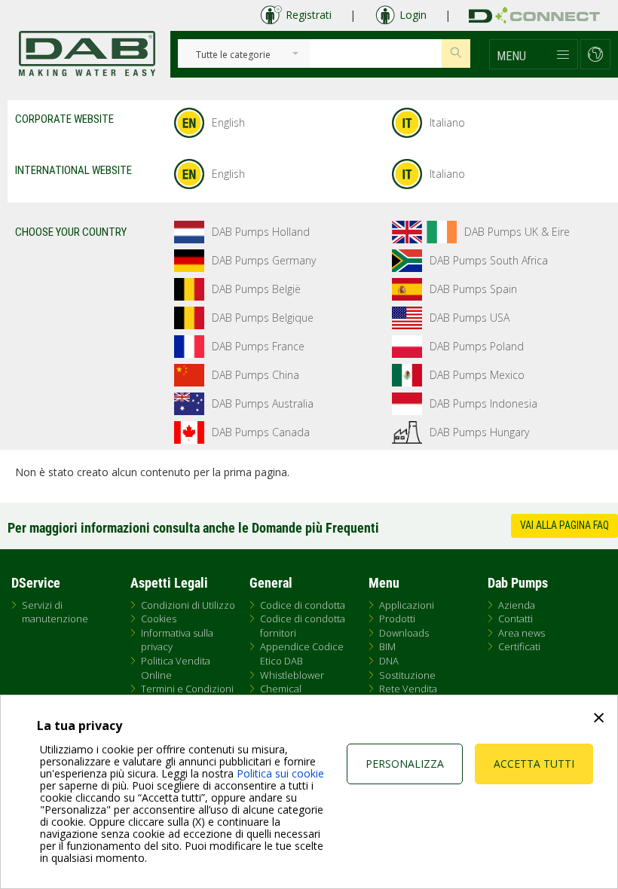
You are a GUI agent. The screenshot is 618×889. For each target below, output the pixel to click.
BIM (387, 646)
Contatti (515, 618)
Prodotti (397, 618)
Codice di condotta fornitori (302, 626)
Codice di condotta (302, 605)
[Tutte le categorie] (233, 55)
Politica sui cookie (280, 773)
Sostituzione (407, 675)
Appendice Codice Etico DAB (302, 654)
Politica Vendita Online (175, 668)
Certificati (519, 646)
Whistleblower (292, 675)
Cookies (158, 618)
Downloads (404, 633)
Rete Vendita (408, 688)
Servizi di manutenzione (55, 612)
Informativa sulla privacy (177, 640)
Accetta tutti (534, 763)
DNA (389, 661)
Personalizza (405, 763)
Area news (521, 633)
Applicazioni (406, 605)
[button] (533, 54)
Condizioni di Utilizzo (188, 605)
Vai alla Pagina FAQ (564, 525)
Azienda (516, 605)
